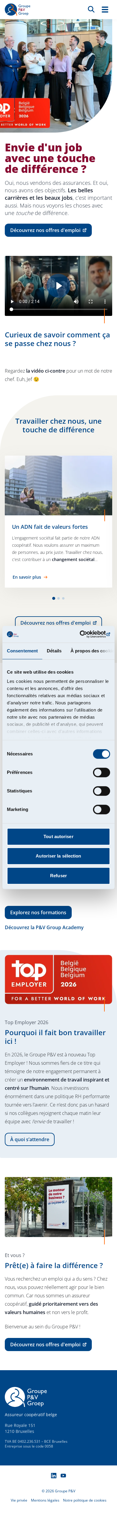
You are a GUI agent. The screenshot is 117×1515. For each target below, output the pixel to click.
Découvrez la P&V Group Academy (44, 927)
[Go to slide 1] (53, 598)
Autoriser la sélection (58, 855)
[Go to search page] (91, 9)
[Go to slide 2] (58, 598)
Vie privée (19, 1500)
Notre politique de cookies (84, 1500)
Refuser (58, 875)
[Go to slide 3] (63, 598)
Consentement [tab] (22, 650)
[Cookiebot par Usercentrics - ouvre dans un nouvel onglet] (84, 634)
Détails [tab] (54, 650)
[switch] (101, 772)
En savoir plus (27, 577)
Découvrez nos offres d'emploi (61, 624)
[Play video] (58, 286)
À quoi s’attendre (29, 1139)
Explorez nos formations (38, 912)
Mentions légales (45, 1500)
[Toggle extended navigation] (105, 9)
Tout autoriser (58, 836)
